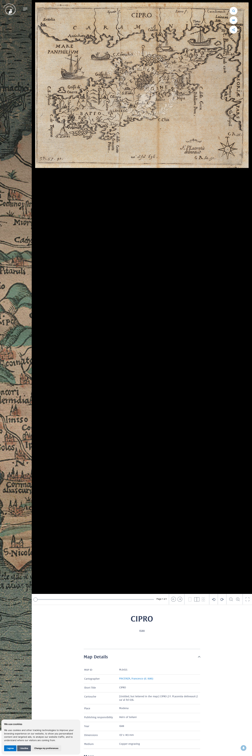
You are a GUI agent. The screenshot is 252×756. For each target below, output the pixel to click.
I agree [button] (10, 748)
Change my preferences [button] (46, 748)
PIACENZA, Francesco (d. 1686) (136, 679)
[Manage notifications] (243, 748)
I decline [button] (24, 748)
